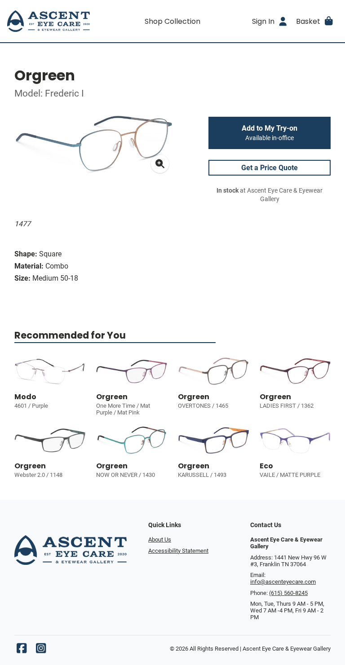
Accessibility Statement (178, 550)
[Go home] (48, 21)
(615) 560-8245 (288, 593)
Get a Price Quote (269, 167)
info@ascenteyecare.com (283, 581)
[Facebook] (21, 650)
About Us (159, 539)
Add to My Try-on (269, 133)
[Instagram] (41, 650)
